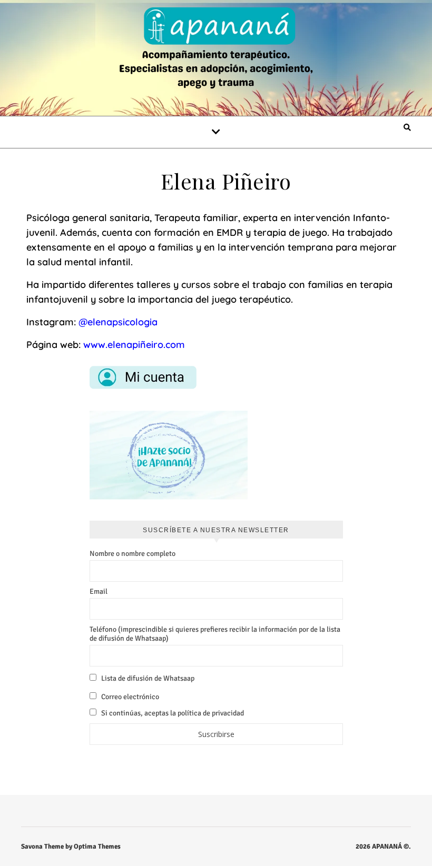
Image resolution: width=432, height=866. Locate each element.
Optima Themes (97, 846)
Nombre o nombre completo (132, 553)
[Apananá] (216, 49)
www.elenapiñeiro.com (134, 345)
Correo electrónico (129, 696)
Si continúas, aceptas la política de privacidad (172, 713)
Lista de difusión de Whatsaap (147, 678)
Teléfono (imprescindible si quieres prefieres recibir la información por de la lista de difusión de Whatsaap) (215, 634)
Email (98, 591)
